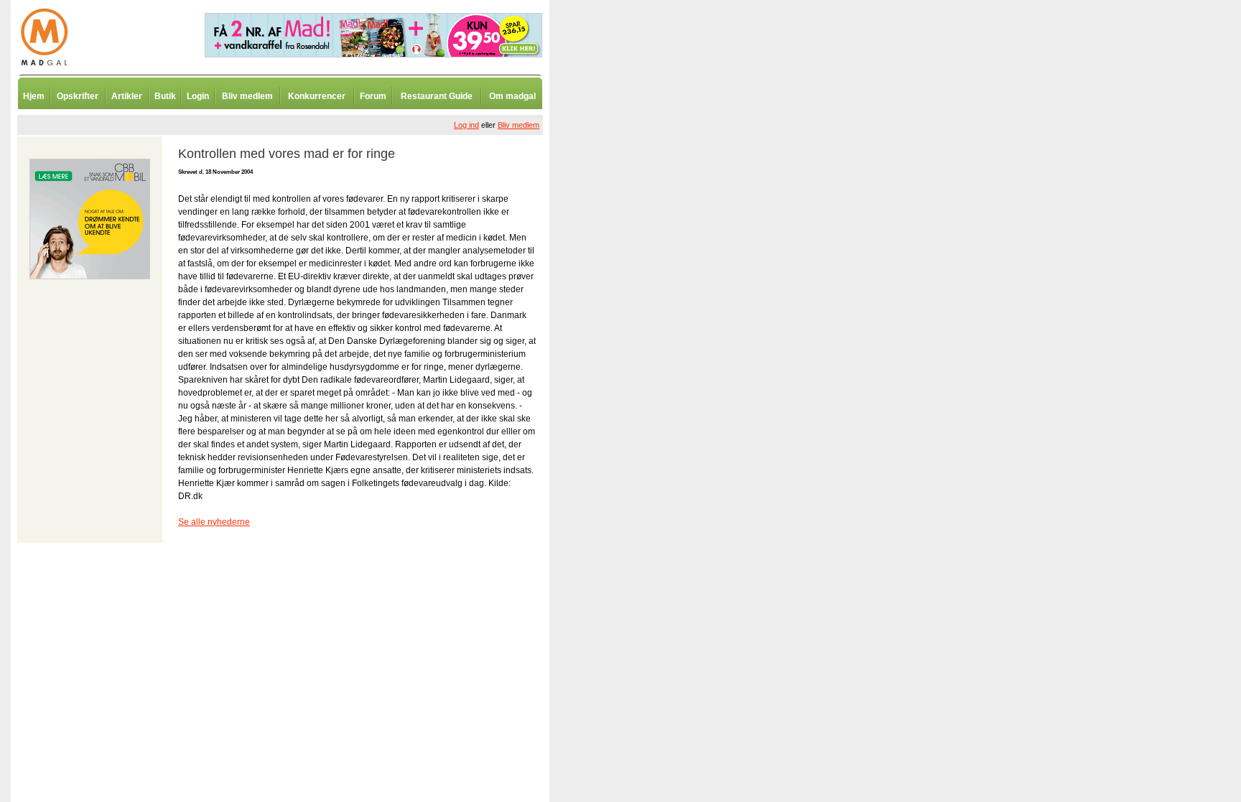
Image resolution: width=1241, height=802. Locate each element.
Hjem (34, 96)
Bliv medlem (247, 96)
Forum (373, 96)
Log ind (466, 125)
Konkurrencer (316, 96)
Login (198, 96)
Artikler (126, 96)
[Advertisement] (624, 355)
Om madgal (512, 96)
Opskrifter (77, 96)
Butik (165, 96)
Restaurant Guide (437, 96)
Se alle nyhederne (214, 522)
